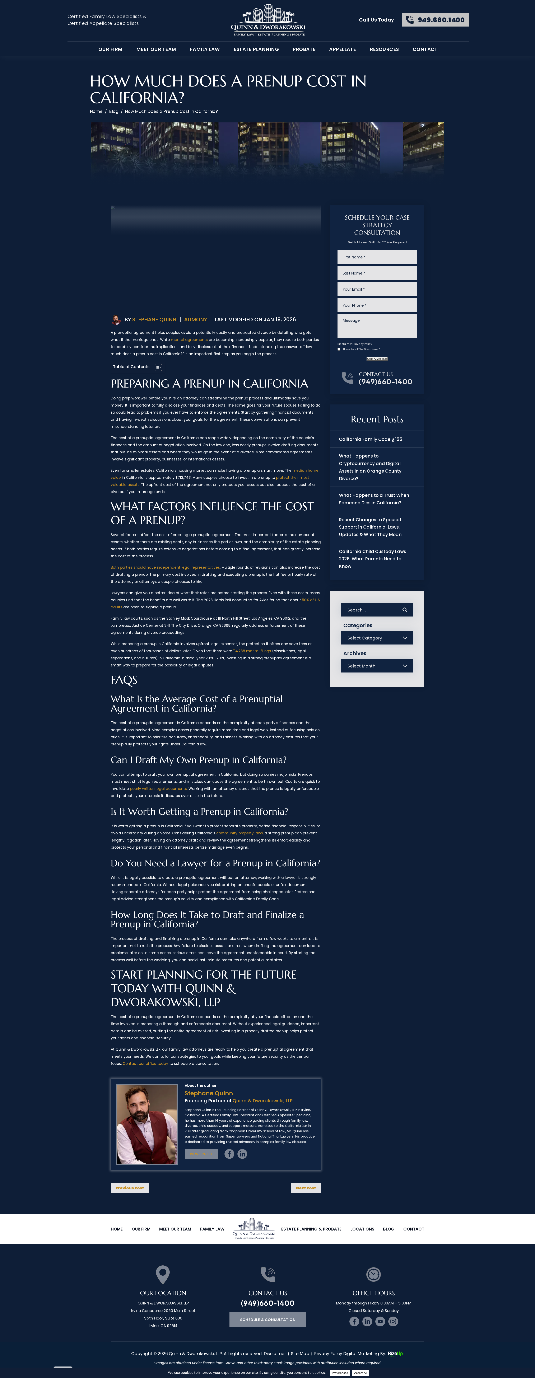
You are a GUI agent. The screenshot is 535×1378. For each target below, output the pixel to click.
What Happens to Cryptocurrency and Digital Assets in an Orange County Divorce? (370, 467)
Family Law (205, 49)
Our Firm (141, 1229)
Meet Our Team (156, 49)
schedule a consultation (268, 1319)
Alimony (195, 319)
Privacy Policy (363, 344)
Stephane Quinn (154, 319)
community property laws (239, 833)
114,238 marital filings (252, 650)
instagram (393, 1321)
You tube (380, 1321)
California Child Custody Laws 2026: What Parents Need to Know (372, 558)
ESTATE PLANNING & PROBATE (311, 1229)
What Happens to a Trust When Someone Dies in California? (374, 499)
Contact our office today (145, 1063)
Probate (304, 49)
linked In (242, 1154)
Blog (388, 1229)
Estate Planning (256, 49)
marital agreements (189, 339)
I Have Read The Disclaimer (361, 349)
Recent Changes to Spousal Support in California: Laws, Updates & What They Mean (370, 527)
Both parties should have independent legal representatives (165, 567)
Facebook (229, 1154)
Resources (384, 49)
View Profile (201, 1154)
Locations (362, 1229)
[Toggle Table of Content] (156, 367)
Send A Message (377, 358)
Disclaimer (345, 344)
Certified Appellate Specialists (103, 23)
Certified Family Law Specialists (105, 16)
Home (117, 1229)
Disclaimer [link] (275, 1353)
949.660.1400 (441, 20)
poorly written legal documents (158, 788)
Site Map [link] (300, 1353)
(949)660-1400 (386, 381)
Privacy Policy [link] (328, 1353)
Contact (425, 49)
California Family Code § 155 (370, 439)
